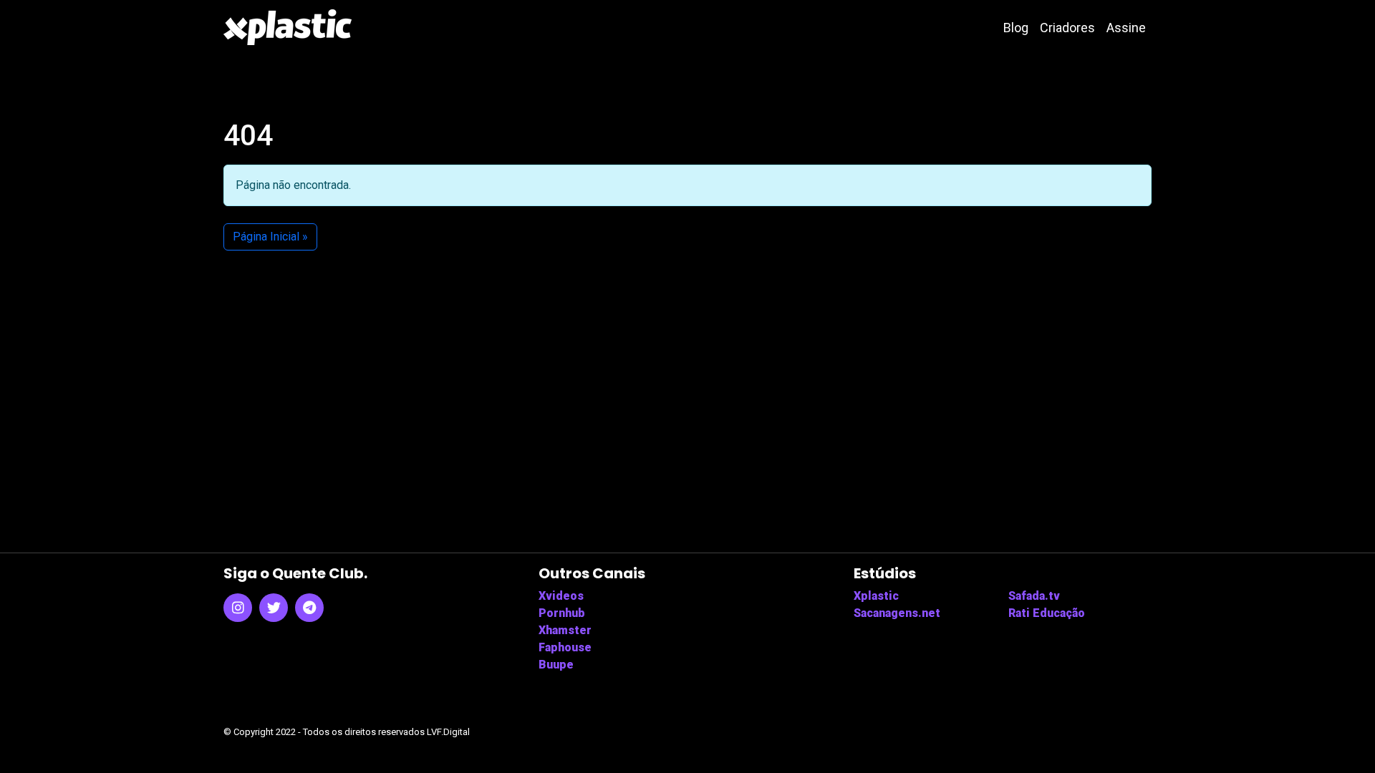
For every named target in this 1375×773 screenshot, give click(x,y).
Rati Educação (1046, 613)
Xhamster (565, 630)
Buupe (556, 664)
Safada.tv (1034, 596)
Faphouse (565, 647)
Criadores (1067, 27)
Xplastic (876, 596)
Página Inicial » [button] (270, 236)
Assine (1126, 27)
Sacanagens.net (897, 613)
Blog (1015, 27)
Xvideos (561, 596)
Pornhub (562, 613)
